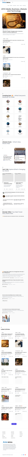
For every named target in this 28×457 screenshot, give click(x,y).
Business (16, 332)
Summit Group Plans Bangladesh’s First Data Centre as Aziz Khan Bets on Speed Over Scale (14, 58)
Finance (19, 332)
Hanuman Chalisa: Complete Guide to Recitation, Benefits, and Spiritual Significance (13, 32)
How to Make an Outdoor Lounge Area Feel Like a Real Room (12, 74)
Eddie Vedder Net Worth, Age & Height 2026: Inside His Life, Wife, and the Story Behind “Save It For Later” (20, 408)
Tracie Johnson (12, 277)
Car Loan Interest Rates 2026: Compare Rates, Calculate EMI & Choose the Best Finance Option (13, 41)
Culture (3, 332)
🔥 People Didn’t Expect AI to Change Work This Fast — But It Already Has (13, 272)
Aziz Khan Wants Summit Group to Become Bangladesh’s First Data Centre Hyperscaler (20, 389)
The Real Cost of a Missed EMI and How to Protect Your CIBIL (6, 389)
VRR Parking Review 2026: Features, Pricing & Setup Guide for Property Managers (12, 280)
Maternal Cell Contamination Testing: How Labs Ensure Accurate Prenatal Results (8, 183)
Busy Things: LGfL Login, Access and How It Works (19, 199)
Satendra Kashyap (6, 29)
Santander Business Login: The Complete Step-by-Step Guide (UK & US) (19, 203)
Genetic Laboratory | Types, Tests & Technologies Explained (20, 183)
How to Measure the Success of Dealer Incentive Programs (11, 309)
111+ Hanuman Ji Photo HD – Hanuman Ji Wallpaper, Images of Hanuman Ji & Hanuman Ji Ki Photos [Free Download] (7, 408)
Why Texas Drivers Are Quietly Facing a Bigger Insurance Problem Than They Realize (7, 157)
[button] (4, 44)
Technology (16, 387)
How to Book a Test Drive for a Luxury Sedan (19, 158)
